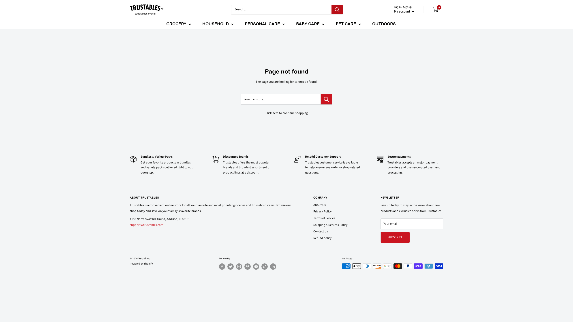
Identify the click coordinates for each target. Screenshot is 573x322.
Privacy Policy (322, 211)
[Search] (337, 9)
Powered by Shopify (141, 264)
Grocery (176, 23)
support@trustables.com (146, 225)
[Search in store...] (326, 99)
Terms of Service (324, 218)
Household (215, 23)
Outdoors (384, 23)
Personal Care (262, 23)
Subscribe (395, 237)
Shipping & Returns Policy (330, 225)
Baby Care (308, 23)
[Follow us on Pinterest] (247, 266)
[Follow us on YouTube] (256, 266)
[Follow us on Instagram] (239, 266)
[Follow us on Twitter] (230, 266)
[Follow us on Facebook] (222, 266)
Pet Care (346, 23)
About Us (319, 205)
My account (402, 11)
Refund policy (322, 238)
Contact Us (320, 231)
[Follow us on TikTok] (264, 266)
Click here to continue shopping (286, 113)
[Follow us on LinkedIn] (273, 266)
